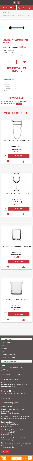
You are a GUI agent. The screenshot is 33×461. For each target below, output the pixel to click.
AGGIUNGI (27, 458)
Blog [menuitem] (3, 351)
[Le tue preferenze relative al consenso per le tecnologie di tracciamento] (30, 458)
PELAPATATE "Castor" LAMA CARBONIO (16, 141)
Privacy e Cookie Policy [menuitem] (8, 357)
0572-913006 (7, 375)
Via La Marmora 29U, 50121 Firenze (14, 393)
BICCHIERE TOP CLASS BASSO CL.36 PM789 (16, 246)
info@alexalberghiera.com (11, 379)
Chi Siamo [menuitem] (5, 345)
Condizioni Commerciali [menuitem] (8, 354)
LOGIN (19, 103)
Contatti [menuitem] (4, 348)
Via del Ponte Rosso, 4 (12, 424)
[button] (16, 28)
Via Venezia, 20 (9, 432)
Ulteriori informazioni (9, 79)
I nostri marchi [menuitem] (6, 342)
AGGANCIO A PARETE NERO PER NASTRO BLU (16, 15)
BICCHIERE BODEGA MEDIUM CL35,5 (16, 299)
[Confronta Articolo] (9, 62)
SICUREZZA (6, 12)
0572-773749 (16, 375)
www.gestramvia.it (8, 447)
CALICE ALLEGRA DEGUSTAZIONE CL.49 (16, 194)
